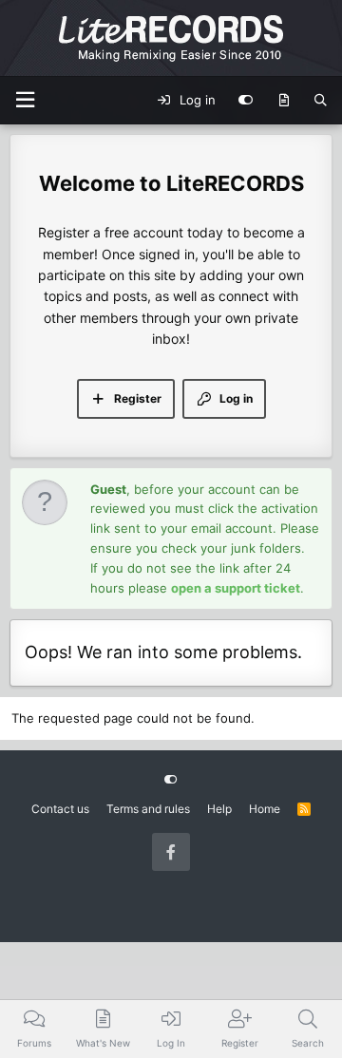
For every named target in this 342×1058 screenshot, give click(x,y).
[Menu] (25, 100)
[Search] (320, 101)
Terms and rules (148, 809)
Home (264, 809)
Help (219, 809)
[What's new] (283, 101)
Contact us (60, 809)
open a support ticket (235, 587)
